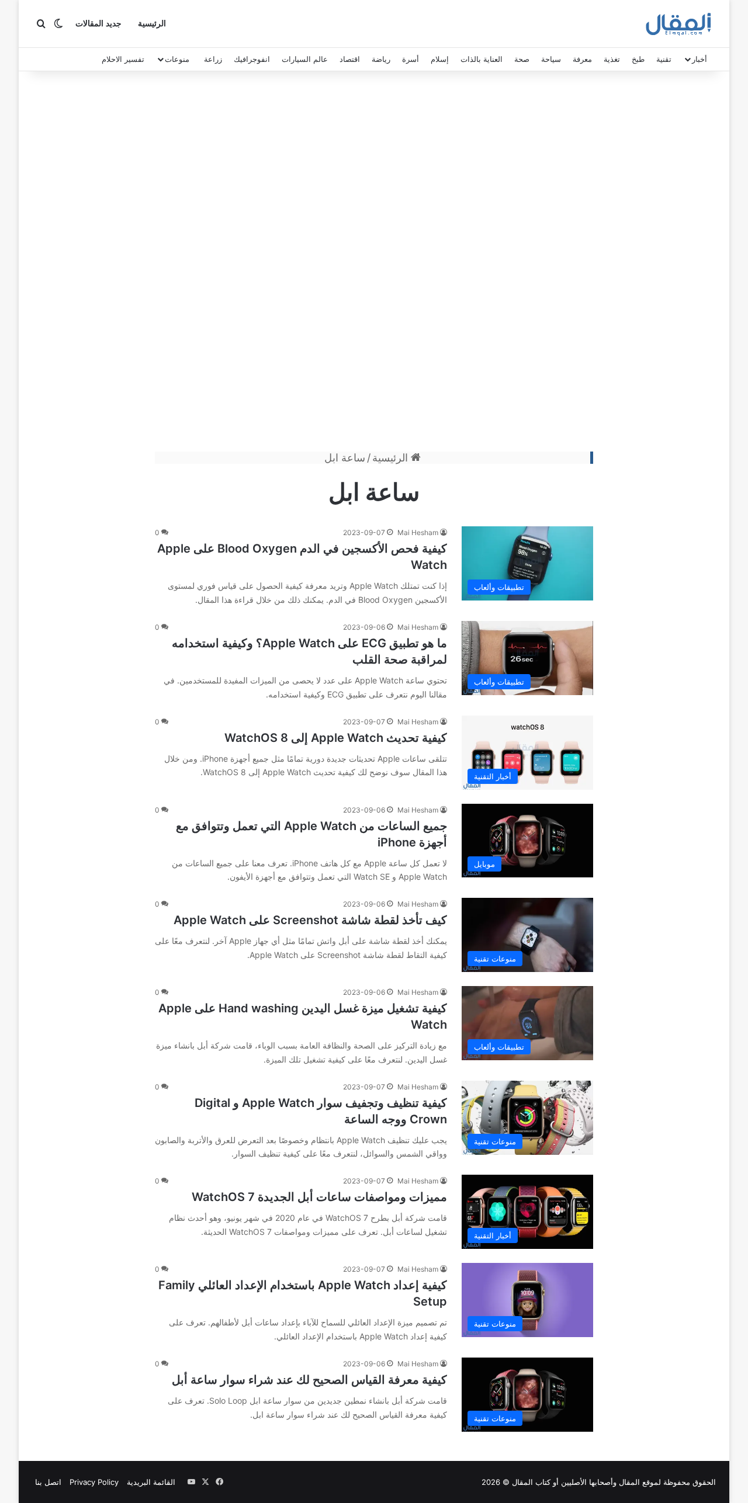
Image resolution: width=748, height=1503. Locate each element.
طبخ (638, 59)
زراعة (213, 59)
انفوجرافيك (252, 59)
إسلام (440, 59)
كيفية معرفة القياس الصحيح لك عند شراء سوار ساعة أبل (309, 1380)
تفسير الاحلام (123, 59)
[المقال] (679, 24)
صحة (521, 59)
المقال (629, 1482)
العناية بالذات (481, 59)
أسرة (410, 59)
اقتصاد (350, 59)
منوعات (177, 59)
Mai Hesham (417, 532)
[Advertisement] (374, 264)
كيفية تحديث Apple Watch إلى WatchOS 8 (335, 738)
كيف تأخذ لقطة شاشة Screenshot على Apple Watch (310, 920)
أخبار (699, 59)
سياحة (551, 59)
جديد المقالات (98, 23)
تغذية (612, 59)
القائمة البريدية (151, 1482)
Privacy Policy (94, 1482)
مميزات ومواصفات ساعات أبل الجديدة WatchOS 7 (319, 1197)
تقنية (663, 59)
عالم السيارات (305, 59)
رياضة (381, 59)
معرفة (582, 59)
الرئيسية (152, 23)
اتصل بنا (48, 1482)
